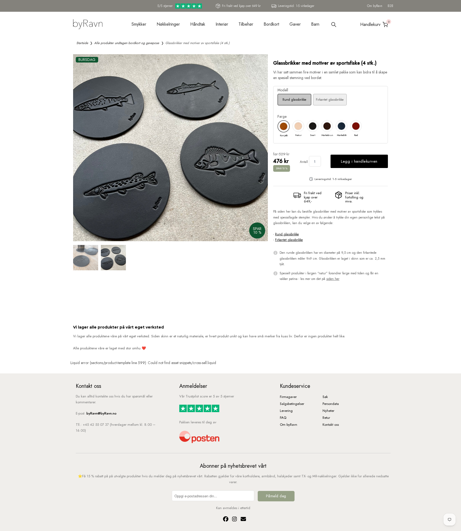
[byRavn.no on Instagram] (233, 519)
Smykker (139, 24)
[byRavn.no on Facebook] (224, 519)
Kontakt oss (331, 424)
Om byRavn (374, 5)
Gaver (295, 24)
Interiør (222, 24)
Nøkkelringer (168, 24)
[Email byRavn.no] (242, 519)
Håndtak (197, 24)
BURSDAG (87, 59)
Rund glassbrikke (294, 99)
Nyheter (328, 410)
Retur (326, 417)
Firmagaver (288, 396)
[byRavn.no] (87, 23)
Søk (325, 396)
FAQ (283, 417)
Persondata (331, 403)
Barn (315, 24)
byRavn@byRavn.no (101, 413)
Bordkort (271, 24)
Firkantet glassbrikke (330, 99)
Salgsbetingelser (292, 403)
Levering (286, 410)
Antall (304, 161)
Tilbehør (246, 24)
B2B (390, 5)
